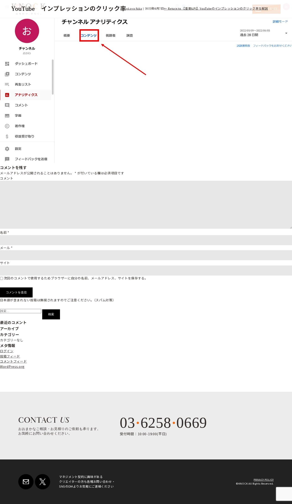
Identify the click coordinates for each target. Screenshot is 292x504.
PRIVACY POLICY (264, 479)
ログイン (6, 351)
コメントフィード (13, 361)
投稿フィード (10, 356)
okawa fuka (134, 9)
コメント (6, 178)
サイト (5, 262)
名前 (4, 232)
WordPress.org (12, 366)
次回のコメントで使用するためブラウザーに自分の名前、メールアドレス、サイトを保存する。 (76, 278)
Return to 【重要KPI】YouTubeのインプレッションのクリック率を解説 (216, 9)
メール (6, 247)
